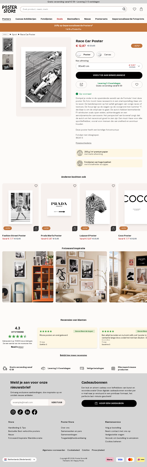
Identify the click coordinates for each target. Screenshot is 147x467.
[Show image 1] (7, 44)
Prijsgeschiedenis (83, 143)
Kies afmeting (82, 60)
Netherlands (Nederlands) (19, 459)
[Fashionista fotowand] (81, 276)
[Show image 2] (7, 62)
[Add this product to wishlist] (136, 84)
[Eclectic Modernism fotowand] (27, 276)
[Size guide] (81, 84)
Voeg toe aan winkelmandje (109, 75)
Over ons (65, 427)
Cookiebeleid (73, 450)
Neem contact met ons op (117, 431)
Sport (14, 34)
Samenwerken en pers (71, 431)
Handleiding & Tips (17, 427)
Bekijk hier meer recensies (73, 355)
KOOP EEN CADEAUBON (111, 403)
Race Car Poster (27, 34)
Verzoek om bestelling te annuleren (121, 438)
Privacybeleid (98, 450)
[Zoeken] (124, 9)
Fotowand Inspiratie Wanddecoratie (25, 438)
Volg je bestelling (113, 427)
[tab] (134, 9)
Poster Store (80, 458)
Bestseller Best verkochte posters (24, 431)
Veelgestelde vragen (114, 434)
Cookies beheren (113, 441)
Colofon (86, 450)
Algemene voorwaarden (53, 450)
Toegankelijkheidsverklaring (73, 438)
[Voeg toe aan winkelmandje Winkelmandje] (36, 228)
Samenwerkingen (69, 434)
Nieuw (11, 434)
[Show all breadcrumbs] (5, 34)
